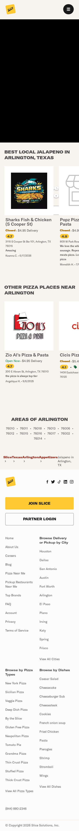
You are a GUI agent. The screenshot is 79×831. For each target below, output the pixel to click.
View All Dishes (50, 787)
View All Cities (50, 659)
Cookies (45, 714)
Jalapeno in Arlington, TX (66, 461)
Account (11, 613)
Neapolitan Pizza (17, 736)
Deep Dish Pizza (16, 710)
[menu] (68, 9)
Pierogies (46, 749)
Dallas (44, 560)
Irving (43, 622)
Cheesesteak (48, 705)
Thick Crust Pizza (17, 780)
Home (9, 538)
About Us (11, 547)
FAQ (8, 604)
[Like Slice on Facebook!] (47, 482)
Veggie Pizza (13, 701)
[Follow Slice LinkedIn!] (65, 482)
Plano (44, 613)
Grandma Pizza (15, 754)
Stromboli (46, 767)
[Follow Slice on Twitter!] (53, 482)
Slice (7, 457)
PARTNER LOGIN (39, 519)
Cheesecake (48, 688)
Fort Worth (47, 586)
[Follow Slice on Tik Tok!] (59, 482)
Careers (10, 556)
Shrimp (45, 758)
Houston (45, 551)
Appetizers (48, 457)
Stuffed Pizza (14, 771)
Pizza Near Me (15, 573)
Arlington (30, 457)
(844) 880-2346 (16, 809)
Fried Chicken (49, 732)
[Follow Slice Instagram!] (72, 482)
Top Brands (13, 595)
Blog (8, 564)
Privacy (10, 622)
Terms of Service (16, 630)
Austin (44, 578)
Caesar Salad (49, 679)
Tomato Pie (13, 745)
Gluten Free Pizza (17, 727)
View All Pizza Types (19, 791)
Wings (44, 776)
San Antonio (48, 569)
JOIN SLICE (39, 503)
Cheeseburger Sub (52, 696)
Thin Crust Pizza (16, 762)
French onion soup (52, 723)
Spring (44, 639)
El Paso (45, 604)
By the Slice (13, 718)
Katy (43, 630)
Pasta (44, 740)
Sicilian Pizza (14, 692)
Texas (17, 457)
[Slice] (10, 9)
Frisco (44, 648)
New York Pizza (15, 683)
